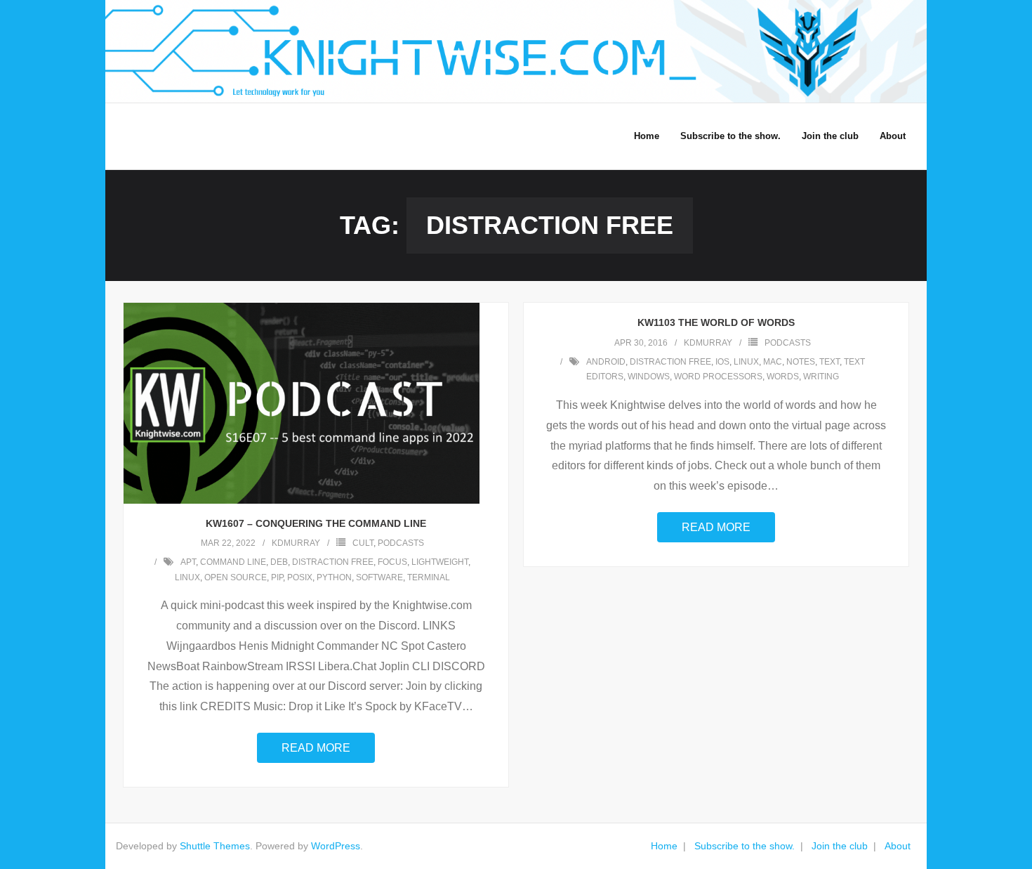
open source (235, 577)
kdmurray (296, 543)
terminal (428, 577)
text (829, 362)
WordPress (335, 845)
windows (649, 376)
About (898, 845)
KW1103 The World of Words (716, 322)
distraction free (332, 562)
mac (772, 362)
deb (279, 562)
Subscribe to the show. (744, 845)
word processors (718, 376)
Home (664, 845)
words (783, 376)
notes (800, 362)
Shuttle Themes (215, 845)
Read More (316, 748)
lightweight (439, 562)
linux (187, 577)
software (379, 577)
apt (188, 562)
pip (277, 577)
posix (299, 577)
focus (392, 562)
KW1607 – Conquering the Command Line (316, 523)
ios (722, 362)
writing (821, 376)
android (606, 362)
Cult (362, 543)
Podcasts (401, 543)
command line (233, 562)
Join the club (840, 845)
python (334, 577)
